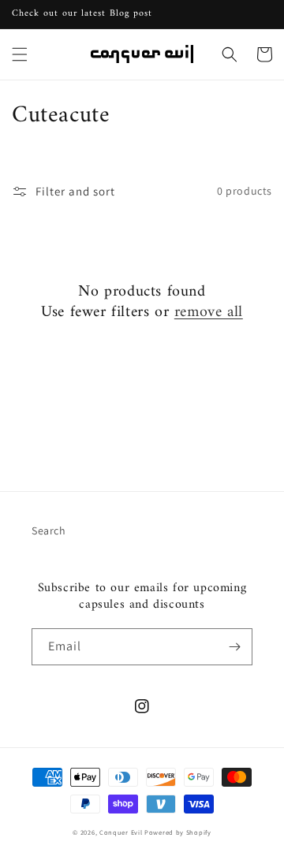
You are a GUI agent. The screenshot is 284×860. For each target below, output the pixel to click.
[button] (19, 54)
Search (49, 530)
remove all (208, 313)
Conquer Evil (120, 832)
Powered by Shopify (177, 832)
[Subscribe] (234, 646)
